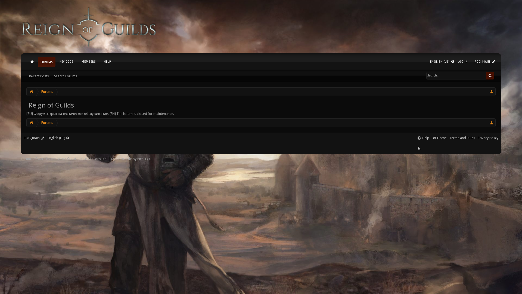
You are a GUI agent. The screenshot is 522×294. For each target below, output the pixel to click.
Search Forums (65, 76)
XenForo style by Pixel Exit (130, 159)
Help (107, 61)
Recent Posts (39, 76)
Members (89, 61)
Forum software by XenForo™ (64, 159)
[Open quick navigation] (492, 92)
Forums (47, 62)
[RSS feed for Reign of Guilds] (419, 148)
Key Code (66, 61)
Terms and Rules (462, 138)
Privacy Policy (488, 138)
